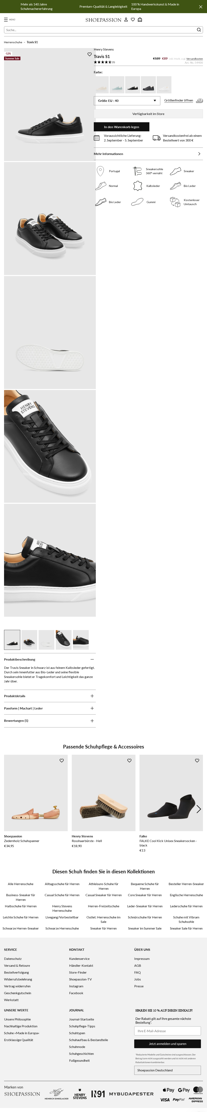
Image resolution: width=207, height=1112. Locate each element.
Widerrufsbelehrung (18, 979)
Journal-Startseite (81, 1019)
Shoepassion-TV (80, 979)
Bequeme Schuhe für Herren (145, 886)
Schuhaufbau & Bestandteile (88, 1040)
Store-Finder (78, 972)
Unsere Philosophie (17, 1019)
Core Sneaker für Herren (145, 895)
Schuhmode (77, 1047)
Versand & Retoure (17, 965)
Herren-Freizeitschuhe (103, 906)
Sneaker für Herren (103, 928)
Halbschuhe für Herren (21, 906)
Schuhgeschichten (81, 1053)
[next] (199, 809)
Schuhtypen (77, 1033)
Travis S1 (32, 42)
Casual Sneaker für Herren (104, 895)
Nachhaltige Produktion (20, 1026)
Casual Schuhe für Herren (62, 895)
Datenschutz (13, 958)
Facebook (76, 993)
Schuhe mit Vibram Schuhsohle (186, 919)
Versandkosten (194, 58)
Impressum (142, 958)
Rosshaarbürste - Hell (87, 841)
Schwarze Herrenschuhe (62, 928)
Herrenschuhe (13, 42)
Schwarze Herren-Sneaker (21, 928)
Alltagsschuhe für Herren (62, 884)
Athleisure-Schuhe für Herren (103, 886)
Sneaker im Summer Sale (145, 928)
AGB (137, 965)
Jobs (137, 979)
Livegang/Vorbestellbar (62, 917)
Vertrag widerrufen (17, 986)
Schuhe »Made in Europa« (21, 1033)
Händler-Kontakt (81, 965)
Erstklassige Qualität (18, 1040)
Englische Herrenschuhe (186, 895)
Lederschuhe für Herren (186, 906)
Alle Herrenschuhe (20, 884)
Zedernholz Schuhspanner (21, 841)
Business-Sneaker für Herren (20, 897)
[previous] (8, 809)
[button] (148, 62)
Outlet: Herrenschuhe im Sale (103, 919)
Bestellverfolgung (16, 972)
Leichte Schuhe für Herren (20, 917)
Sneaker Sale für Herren (186, 928)
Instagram (76, 986)
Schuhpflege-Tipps (82, 1026)
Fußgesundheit (79, 1060)
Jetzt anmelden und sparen (167, 1044)
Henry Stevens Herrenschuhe (62, 908)
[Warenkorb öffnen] (140, 19)
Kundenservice (79, 958)
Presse (139, 986)
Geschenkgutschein (17, 993)
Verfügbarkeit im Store (148, 114)
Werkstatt (11, 1000)
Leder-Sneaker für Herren (145, 906)
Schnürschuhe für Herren (145, 917)
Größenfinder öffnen (178, 100)
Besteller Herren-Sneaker (186, 884)
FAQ (137, 972)
